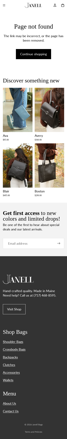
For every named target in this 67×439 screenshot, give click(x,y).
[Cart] (63, 5)
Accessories (11, 372)
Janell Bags (37, 424)
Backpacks (10, 357)
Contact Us (11, 411)
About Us (9, 403)
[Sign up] (59, 243)
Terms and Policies (33, 431)
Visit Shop (14, 309)
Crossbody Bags (14, 349)
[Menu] (4, 5)
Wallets (8, 380)
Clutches (9, 365)
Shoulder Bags (13, 342)
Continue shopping (33, 54)
